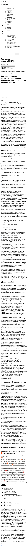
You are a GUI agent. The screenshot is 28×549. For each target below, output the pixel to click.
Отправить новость (9, 491)
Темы (8, 30)
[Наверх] (1, 547)
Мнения (9, 27)
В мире (9, 11)
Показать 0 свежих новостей (7, 65)
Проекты (9, 47)
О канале (9, 40)
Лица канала (10, 39)
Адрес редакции (11, 42)
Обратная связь (11, 45)
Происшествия (11, 18)
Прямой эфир (10, 36)
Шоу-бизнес (10, 20)
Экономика (10, 14)
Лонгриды (8, 67)
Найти (16, 54)
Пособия (17, 451)
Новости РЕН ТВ (11, 38)
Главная (3, 67)
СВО (8, 24)
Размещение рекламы (10, 492)
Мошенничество (5, 451)
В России (9, 10)
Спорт (8, 15)
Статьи (9, 28)
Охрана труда (7, 497)
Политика (9, 12)
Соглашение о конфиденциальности (14, 495)
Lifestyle (9, 22)
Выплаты (22, 451)
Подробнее (22, 530)
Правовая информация (13, 46)
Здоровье (9, 21)
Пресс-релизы (11, 43)
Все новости (10, 8)
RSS (5, 498)
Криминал (9, 17)
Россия (12, 451)
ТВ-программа (11, 35)
